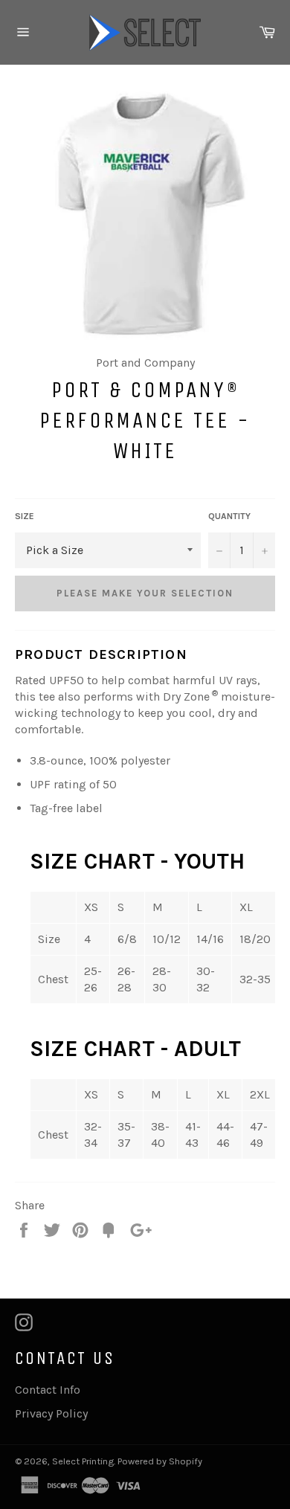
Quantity (229, 516)
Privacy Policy (51, 1413)
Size (24, 516)
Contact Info (47, 1390)
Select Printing (83, 1461)
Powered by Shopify (159, 1461)
